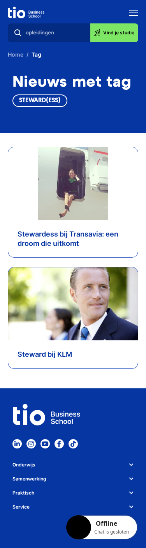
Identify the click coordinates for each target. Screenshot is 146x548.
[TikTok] (73, 443)
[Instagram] (31, 443)
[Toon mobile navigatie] (133, 14)
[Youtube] (45, 443)
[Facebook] (59, 443)
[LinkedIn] (17, 443)
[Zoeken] (18, 33)
